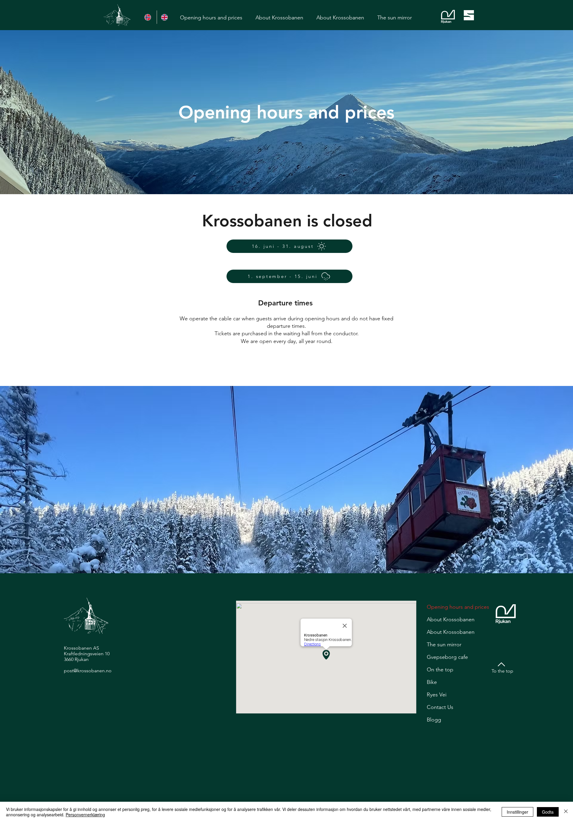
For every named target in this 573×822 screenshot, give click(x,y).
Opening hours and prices (458, 607)
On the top (440, 669)
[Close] (565, 811)
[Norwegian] (148, 17)
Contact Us (440, 707)
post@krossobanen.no (88, 670)
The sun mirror (444, 644)
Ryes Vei (436, 694)
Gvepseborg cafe (447, 657)
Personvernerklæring (85, 815)
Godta (548, 812)
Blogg (434, 719)
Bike (432, 682)
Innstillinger (517, 812)
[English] (165, 17)
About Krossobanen (451, 619)
